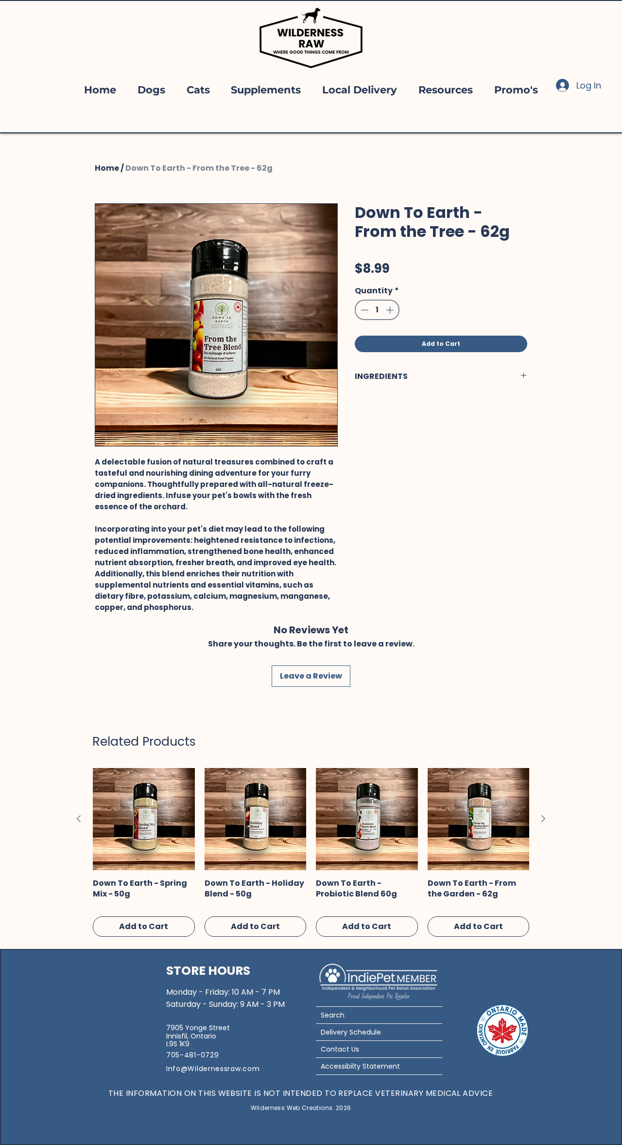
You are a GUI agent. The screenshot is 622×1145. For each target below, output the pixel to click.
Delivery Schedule (351, 1032)
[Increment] (390, 310)
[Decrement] (363, 310)
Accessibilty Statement (360, 1066)
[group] (311, 852)
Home (107, 168)
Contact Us (340, 1049)
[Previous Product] (79, 818)
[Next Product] (543, 818)
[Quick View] (144, 819)
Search (333, 1015)
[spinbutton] (377, 310)
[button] (151, 89)
